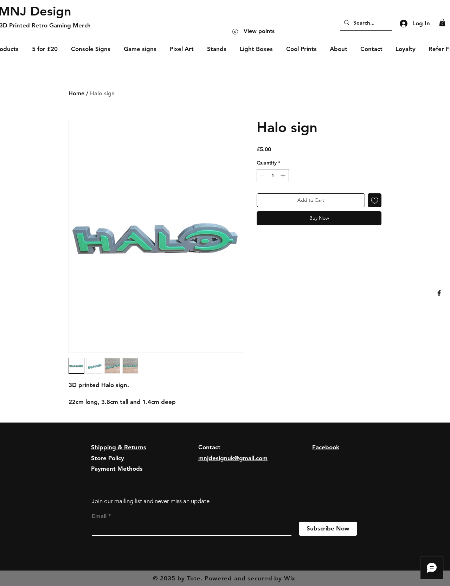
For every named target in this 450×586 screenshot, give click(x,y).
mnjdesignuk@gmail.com (233, 458)
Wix (290, 578)
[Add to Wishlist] (374, 200)
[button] (442, 22)
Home (76, 93)
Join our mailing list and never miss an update (151, 500)
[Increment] (283, 175)
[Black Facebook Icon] (439, 293)
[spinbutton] (272, 175)
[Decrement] (262, 175)
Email (99, 516)
